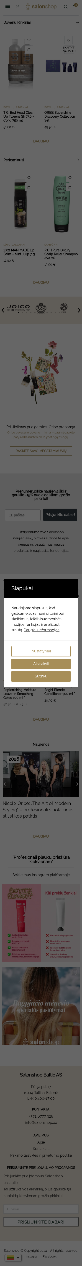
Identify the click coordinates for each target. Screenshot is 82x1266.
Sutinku (41, 676)
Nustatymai (41, 651)
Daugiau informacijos (41, 630)
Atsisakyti (41, 664)
